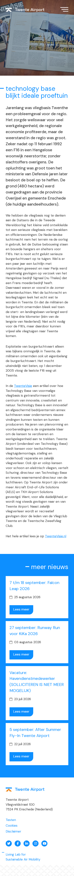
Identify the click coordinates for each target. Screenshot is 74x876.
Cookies (11, 825)
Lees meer (21, 609)
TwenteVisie (23, 386)
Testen (11, 820)
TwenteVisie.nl (55, 536)
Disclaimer (13, 831)
